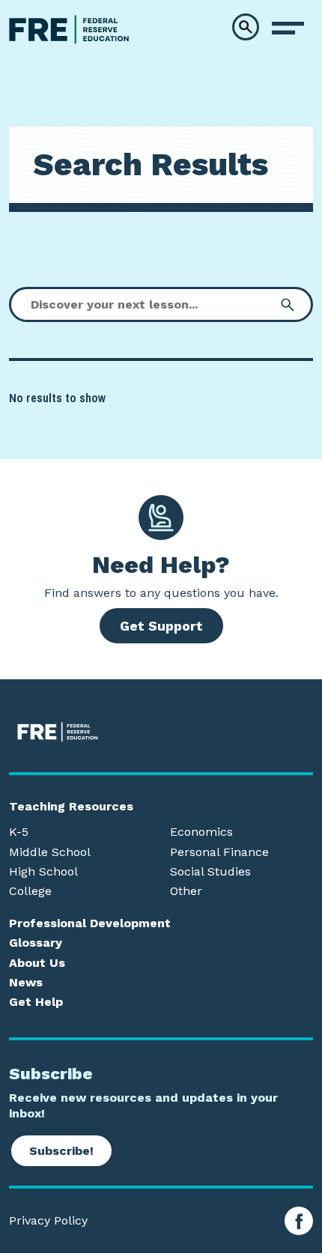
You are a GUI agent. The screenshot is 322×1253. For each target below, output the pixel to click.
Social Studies (210, 872)
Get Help (36, 1002)
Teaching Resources (71, 807)
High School (43, 872)
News (26, 983)
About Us (37, 963)
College (30, 891)
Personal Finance (219, 852)
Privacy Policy (48, 1221)
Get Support (161, 626)
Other (186, 891)
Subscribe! (61, 1151)
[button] (245, 26)
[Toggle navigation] (288, 28)
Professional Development (90, 923)
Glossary (35, 943)
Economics (201, 832)
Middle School (50, 852)
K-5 (18, 832)
